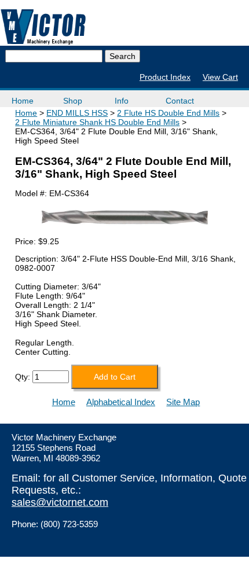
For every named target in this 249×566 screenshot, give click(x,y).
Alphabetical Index (120, 402)
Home (23, 100)
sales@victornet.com (60, 502)
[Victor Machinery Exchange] (43, 27)
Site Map (183, 402)
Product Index (165, 77)
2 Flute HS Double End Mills (168, 112)
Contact (180, 100)
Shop (72, 100)
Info (122, 100)
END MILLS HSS (77, 112)
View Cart (220, 77)
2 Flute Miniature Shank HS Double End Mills (97, 122)
